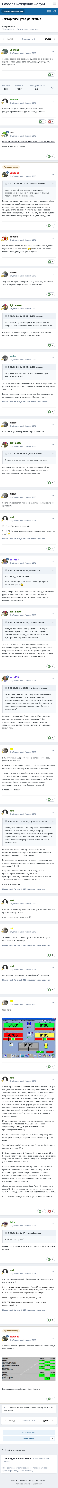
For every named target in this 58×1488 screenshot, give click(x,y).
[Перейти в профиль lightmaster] (5, 307)
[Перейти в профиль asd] (5, 519)
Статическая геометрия (28, 29)
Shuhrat (12, 26)
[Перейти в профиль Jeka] (5, 1224)
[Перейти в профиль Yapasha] (5, 174)
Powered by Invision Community (29, 1484)
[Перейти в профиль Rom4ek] (5, 101)
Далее (47, 39)
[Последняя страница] (54, 39)
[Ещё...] (53, 51)
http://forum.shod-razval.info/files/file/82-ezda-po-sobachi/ (28, 141)
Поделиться (29, 1432)
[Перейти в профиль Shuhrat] (5, 51)
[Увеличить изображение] (29, 249)
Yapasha (12, 1407)
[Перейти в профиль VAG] (5, 134)
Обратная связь (37, 1480)
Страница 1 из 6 (29, 39)
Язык (13, 1480)
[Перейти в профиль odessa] (5, 238)
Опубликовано (23, 53)
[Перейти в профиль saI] (5, 750)
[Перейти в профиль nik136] (5, 274)
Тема (22, 1480)
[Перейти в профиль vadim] (5, 358)
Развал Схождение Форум (23, 4)
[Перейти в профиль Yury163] (5, 561)
